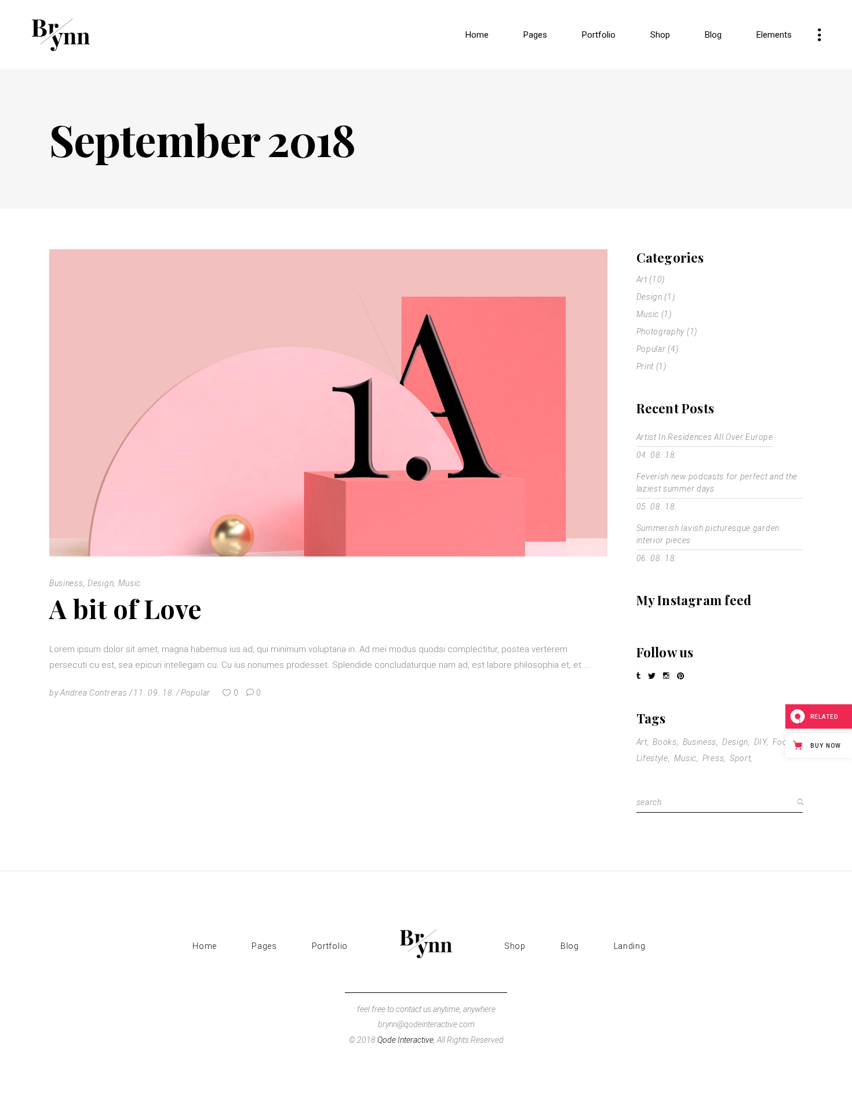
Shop (515, 946)
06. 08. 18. (657, 558)
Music (129, 583)
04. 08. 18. (657, 455)
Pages (264, 946)
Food (783, 742)
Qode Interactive (405, 1040)
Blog (569, 946)
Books (665, 742)
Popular (195, 692)
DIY (760, 742)
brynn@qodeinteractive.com (426, 1024)
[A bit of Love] (328, 402)
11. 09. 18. (153, 692)
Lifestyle (652, 758)
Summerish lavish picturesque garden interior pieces (708, 534)
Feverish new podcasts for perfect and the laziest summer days (717, 482)
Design (101, 583)
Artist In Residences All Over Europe (704, 437)
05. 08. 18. (657, 506)
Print (645, 366)
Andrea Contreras (93, 692)
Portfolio (330, 946)
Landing (630, 946)
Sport (740, 758)
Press (713, 758)
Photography (660, 331)
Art (641, 279)
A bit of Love (125, 608)
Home (204, 946)
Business (66, 583)
